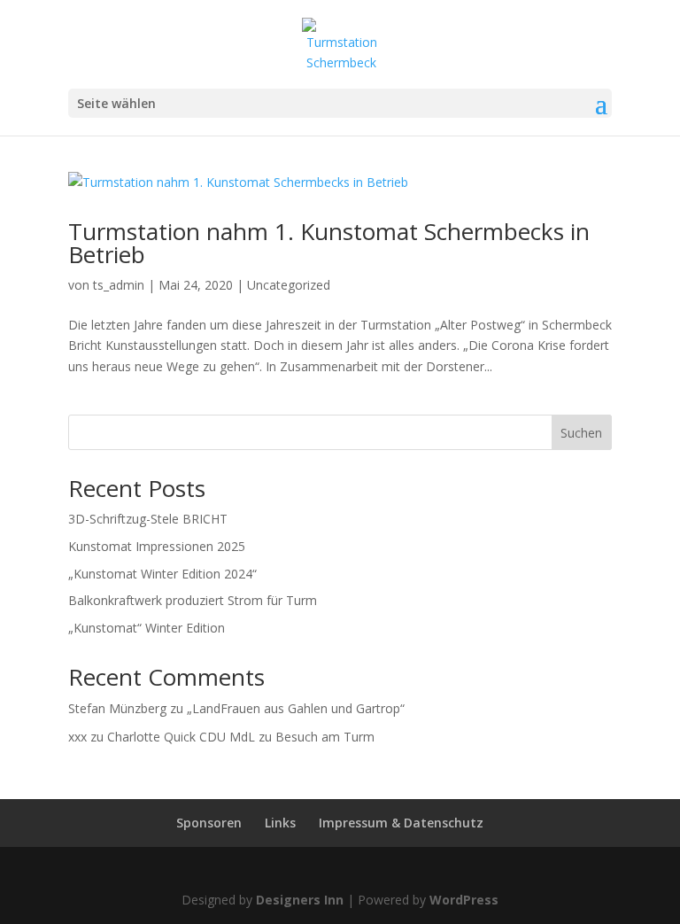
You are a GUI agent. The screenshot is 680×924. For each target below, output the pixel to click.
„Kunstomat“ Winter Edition (146, 627)
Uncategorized (288, 284)
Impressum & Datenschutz (401, 822)
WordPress (463, 899)
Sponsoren (209, 822)
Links (280, 822)
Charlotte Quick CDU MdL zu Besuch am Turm (241, 736)
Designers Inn (300, 899)
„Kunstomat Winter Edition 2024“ (162, 573)
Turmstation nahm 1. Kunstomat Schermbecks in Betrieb (329, 242)
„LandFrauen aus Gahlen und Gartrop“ (296, 708)
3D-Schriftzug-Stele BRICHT (148, 518)
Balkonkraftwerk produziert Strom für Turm (192, 600)
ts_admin (118, 284)
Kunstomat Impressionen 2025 (156, 546)
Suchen (581, 432)
